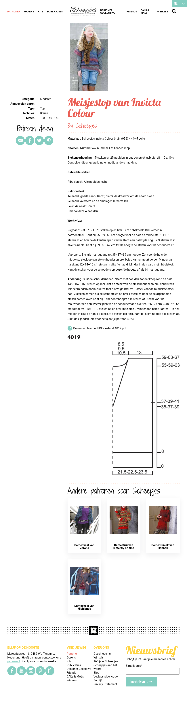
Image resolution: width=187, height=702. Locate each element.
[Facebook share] (29, 140)
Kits (40, 11)
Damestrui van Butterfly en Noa (123, 546)
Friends (132, 11)
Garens (29, 11)
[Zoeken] (174, 11)
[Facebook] (11, 670)
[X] (39, 140)
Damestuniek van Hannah (162, 546)
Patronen (13, 11)
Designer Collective (107, 11)
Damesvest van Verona (84, 546)
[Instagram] (30, 670)
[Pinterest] (48, 140)
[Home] (83, 11)
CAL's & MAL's (145, 11)
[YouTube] (21, 670)
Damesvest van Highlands (84, 607)
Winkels (162, 11)
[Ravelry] (49, 670)
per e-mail (13, 661)
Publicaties (55, 11)
